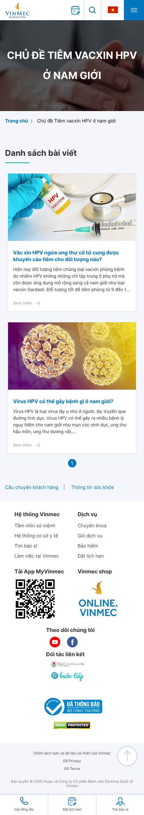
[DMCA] (72, 725)
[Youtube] (55, 642)
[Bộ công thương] (72, 706)
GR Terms (72, 769)
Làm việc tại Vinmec (36, 556)
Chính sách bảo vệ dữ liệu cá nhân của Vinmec (72, 753)
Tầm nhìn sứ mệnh (34, 526)
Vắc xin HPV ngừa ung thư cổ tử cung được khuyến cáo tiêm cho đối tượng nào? (66, 255)
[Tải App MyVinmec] (35, 599)
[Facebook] (72, 642)
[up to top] (127, 756)
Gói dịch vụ (90, 536)
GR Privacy (72, 761)
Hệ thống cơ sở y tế (36, 536)
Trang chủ (16, 121)
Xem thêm (22, 303)
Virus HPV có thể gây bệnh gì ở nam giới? (63, 401)
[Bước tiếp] (68, 676)
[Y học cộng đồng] (68, 664)
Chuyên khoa (92, 526)
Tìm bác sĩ (25, 546)
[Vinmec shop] (98, 599)
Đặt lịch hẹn (91, 556)
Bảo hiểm (88, 546)
